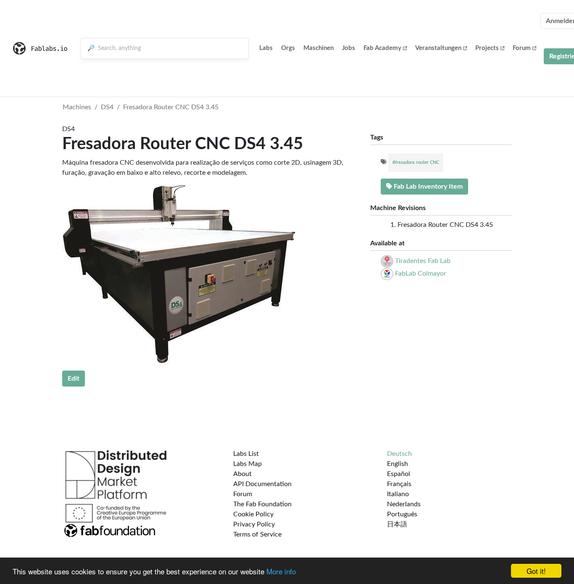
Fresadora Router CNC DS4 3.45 (171, 107)
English (397, 463)
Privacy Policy (254, 524)
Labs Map (247, 463)
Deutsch (399, 453)
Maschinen (318, 48)
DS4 (107, 107)
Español (398, 474)
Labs (266, 48)
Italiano (398, 494)
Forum (522, 48)
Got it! (536, 571)
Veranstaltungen (438, 48)
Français (399, 484)
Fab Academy (382, 48)
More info (281, 571)
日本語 (397, 524)
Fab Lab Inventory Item (427, 186)
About (242, 474)
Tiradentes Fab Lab (422, 261)
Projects (487, 48)
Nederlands (404, 504)
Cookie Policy (253, 514)
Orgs (288, 48)
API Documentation (262, 484)
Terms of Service (257, 534)
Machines (77, 107)
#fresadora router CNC (415, 162)
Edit (73, 378)
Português (402, 514)
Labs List (246, 453)
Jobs (348, 48)
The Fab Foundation (262, 504)
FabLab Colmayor (420, 273)
